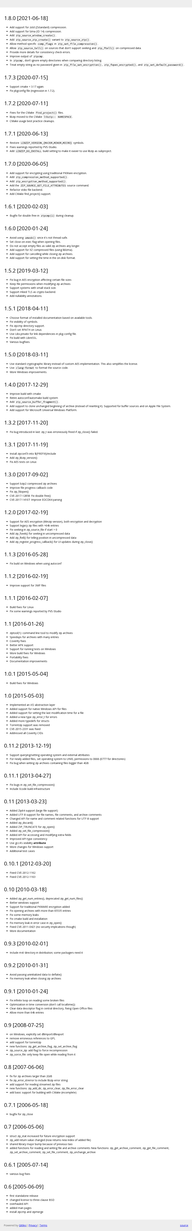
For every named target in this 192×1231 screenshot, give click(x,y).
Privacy (32, 1225)
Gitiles (22, 1225)
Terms (43, 1225)
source (184, 1225)
